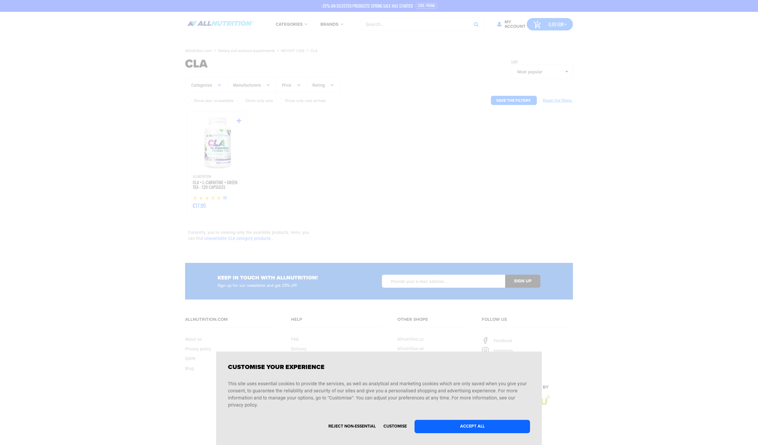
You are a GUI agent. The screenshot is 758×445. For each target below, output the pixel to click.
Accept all (472, 426)
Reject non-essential (352, 426)
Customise (395, 426)
